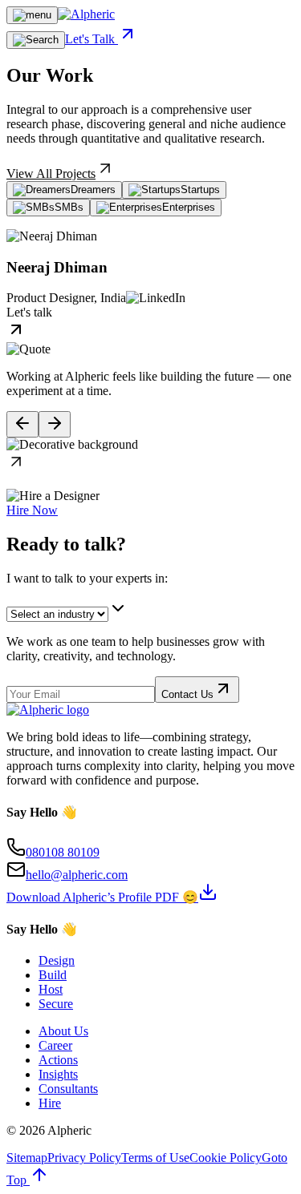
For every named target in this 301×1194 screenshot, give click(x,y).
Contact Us (187, 694)
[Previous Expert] (22, 424)
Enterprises (188, 207)
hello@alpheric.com (77, 874)
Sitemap (26, 1157)
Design (57, 960)
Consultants (68, 1088)
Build (53, 975)
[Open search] (35, 40)
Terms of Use (155, 1157)
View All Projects (51, 173)
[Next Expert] (55, 424)
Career (55, 1045)
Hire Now (32, 510)
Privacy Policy (84, 1157)
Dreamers (93, 190)
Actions (58, 1060)
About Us (63, 1031)
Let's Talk (91, 39)
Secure (56, 1003)
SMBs (69, 207)
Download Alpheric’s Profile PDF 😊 (102, 897)
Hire (50, 1103)
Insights (58, 1074)
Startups (200, 190)
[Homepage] (86, 14)
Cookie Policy (225, 1157)
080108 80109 (63, 852)
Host (51, 989)
